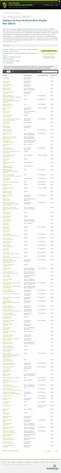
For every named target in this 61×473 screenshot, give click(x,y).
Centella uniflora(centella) (6, 269)
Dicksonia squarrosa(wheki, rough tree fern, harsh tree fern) (12, 389)
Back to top (54, 457)
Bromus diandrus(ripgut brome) (7, 213)
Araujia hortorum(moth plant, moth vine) (8, 141)
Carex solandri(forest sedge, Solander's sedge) (11, 253)
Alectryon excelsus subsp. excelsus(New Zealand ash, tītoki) (11, 119)
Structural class (28, 75)
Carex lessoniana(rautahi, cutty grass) (8, 245)
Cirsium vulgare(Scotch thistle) (6, 276)
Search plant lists (28, 16)
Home (4, 16)
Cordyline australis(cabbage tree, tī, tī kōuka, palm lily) (11, 310)
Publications (10, 16)
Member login (49, 5)
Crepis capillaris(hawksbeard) (6, 328)
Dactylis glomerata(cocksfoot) (7, 371)
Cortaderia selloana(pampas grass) (7, 317)
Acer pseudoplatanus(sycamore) (8, 92)
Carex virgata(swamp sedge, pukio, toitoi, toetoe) (11, 256)
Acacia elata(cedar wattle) (6, 78)
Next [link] (56, 451)
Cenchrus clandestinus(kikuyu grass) (8, 265)
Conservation (36, 462)
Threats (13, 462)
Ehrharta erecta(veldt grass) (6, 413)
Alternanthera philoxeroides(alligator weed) (9, 137)
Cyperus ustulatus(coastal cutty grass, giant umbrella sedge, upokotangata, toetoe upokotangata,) (11, 355)
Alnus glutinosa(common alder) (6, 126)
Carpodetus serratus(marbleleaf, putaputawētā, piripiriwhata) (9, 261)
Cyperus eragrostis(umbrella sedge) (7, 350)
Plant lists (18, 16)
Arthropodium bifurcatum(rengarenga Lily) (9, 156)
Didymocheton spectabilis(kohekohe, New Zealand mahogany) (12, 393)
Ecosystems (20, 462)
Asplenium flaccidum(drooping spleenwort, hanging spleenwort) (10, 171)
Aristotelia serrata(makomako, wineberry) (8, 148)
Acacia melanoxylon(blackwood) (7, 85)
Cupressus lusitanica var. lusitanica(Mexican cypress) (11, 339)
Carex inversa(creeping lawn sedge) (8, 238)
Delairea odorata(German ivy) (7, 374)
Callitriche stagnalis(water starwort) (7, 220)
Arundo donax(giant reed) (6, 159)
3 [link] (53, 451)
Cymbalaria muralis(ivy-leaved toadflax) (8, 343)
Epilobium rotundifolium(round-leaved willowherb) (9, 431)
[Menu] (59, 1)
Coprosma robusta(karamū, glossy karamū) (9, 306)
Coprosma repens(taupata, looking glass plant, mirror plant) (11, 302)
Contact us (53, 462)
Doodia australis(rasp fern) (6, 402)
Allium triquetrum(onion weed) (7, 123)
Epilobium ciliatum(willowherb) (7, 424)
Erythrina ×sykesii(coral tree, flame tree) (8, 442)
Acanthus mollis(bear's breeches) (7, 89)
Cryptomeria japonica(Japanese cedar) (8, 335)
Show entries (8, 71)
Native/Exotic (53, 75)
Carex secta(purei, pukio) (6, 249)
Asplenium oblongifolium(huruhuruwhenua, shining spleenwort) (12, 175)
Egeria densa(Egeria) (6, 409)
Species (5, 75)
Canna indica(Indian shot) (6, 224)
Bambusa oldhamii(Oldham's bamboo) (7, 192)
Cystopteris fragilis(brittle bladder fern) (8, 360)
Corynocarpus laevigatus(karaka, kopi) (9, 321)
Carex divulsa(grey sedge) (6, 231)
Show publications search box (12, 13)
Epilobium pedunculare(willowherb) (8, 428)
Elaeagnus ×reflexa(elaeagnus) (7, 417)
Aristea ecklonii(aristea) (6, 145)
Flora (8, 462)
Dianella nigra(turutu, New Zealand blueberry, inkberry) (10, 381)
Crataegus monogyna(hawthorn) (8, 324)
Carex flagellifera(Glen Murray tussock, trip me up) (11, 235)
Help (47, 462)
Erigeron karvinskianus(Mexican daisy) (8, 435)
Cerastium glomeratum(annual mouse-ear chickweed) (10, 272)
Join (56, 5)
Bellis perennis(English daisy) (6, 199)
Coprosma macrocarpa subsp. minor (11, 293)
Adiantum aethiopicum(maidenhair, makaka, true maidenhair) (12, 96)
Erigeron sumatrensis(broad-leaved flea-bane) (9, 439)
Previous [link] (44, 451)
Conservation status (43, 75)
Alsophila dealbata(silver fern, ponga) (7, 130)
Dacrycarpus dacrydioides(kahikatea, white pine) (9, 364)
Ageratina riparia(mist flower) (7, 112)
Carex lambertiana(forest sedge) (7, 242)
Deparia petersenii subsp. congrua (11, 377)
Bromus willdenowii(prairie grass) (7, 216)
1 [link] (48, 451)
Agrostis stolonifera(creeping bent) (7, 116)
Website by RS (28, 464)
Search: (40, 71)
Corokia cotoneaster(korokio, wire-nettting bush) (10, 314)
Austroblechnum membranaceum (11, 182)
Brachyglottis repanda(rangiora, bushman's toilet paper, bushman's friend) (11, 204)
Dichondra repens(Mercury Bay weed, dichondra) (10, 385)
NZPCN (43, 462)
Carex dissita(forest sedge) (6, 227)
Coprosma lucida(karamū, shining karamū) (9, 290)
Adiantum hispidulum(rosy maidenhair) (8, 105)
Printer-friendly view (49, 50)
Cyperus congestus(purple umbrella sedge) (8, 346)
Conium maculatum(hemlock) (7, 280)
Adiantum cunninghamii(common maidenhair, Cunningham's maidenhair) (11, 101)
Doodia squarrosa (7, 405)
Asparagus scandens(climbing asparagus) (8, 166)
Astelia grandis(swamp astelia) (6, 179)
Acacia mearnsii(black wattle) (6, 82)
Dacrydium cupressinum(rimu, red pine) (8, 367)
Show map (6, 45)
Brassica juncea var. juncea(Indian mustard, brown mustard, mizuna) (11, 209)
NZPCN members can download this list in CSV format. (49, 54)
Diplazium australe (7, 396)
